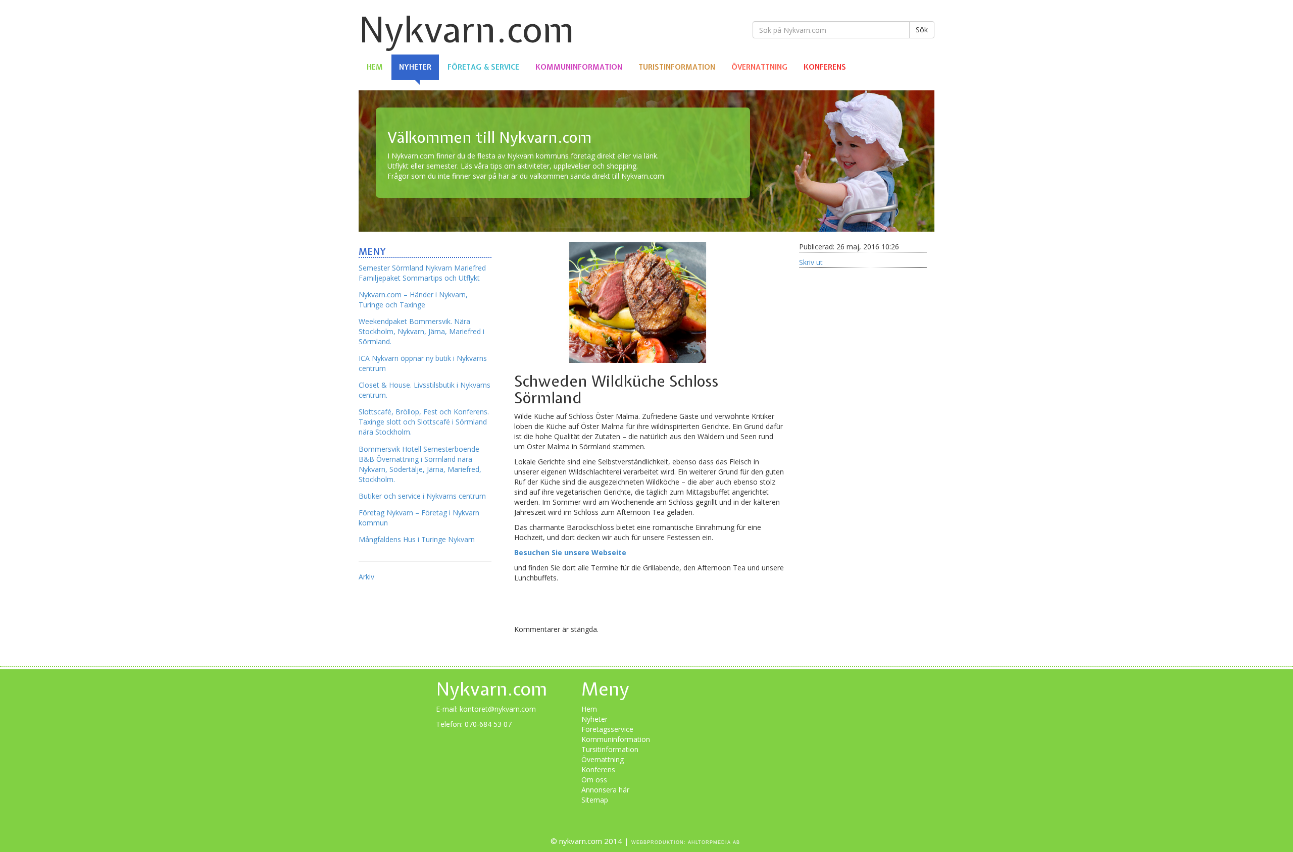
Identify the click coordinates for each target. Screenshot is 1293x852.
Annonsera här (605, 789)
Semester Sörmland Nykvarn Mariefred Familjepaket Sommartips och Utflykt (422, 273)
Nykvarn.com (466, 29)
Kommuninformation (578, 67)
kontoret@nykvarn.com (498, 709)
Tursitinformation (609, 749)
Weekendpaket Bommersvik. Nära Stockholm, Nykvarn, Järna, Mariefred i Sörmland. (421, 331)
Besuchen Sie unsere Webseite (570, 552)
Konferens (825, 67)
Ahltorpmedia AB (714, 842)
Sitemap (594, 800)
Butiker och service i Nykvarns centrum (422, 496)
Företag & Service (483, 67)
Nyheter (415, 67)
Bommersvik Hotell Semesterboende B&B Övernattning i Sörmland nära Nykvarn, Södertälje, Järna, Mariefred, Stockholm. (420, 464)
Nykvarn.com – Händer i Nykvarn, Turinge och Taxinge (413, 299)
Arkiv (366, 576)
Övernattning (759, 67)
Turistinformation (676, 67)
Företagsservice (607, 729)
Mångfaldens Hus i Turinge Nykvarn (417, 539)
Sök (922, 29)
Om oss (594, 779)
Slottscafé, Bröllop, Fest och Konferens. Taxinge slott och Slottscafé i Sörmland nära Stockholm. (424, 422)
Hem (375, 67)
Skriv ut (811, 262)
